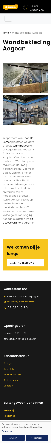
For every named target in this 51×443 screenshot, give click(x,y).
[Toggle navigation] (8, 19)
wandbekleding (22, 145)
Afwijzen (13, 438)
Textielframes (11, 380)
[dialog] (25, 432)
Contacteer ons (22, 263)
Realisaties (9, 415)
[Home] (10, 6)
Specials (8, 385)
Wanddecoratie (12, 374)
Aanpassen (7, 431)
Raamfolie (9, 369)
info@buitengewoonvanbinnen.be (21, 302)
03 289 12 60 (37, 9)
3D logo (8, 363)
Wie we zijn (9, 410)
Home (5, 32)
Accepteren (36, 438)
